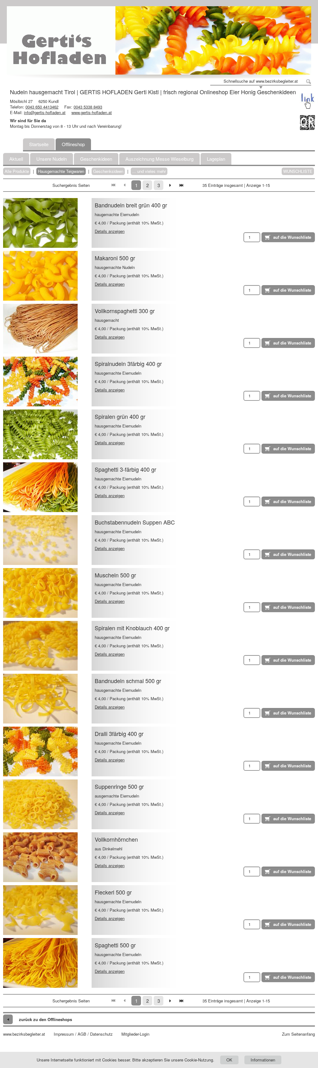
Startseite (38, 144)
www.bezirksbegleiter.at (24, 1034)
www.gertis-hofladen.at (91, 112)
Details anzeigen (110, 231)
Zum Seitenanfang (298, 1034)
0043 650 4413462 (41, 107)
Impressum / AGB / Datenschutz (83, 1034)
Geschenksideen (108, 171)
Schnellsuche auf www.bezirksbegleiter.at (261, 81)
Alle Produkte (17, 171)
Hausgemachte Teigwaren (61, 171)
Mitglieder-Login (135, 1034)
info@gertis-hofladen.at (45, 112)
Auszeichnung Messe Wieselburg (159, 158)
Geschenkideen (96, 158)
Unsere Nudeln (51, 158)
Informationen (263, 1060)
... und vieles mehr (149, 171)
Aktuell (16, 158)
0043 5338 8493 (88, 107)
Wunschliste (297, 171)
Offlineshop (73, 144)
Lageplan (216, 158)
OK (229, 1060)
